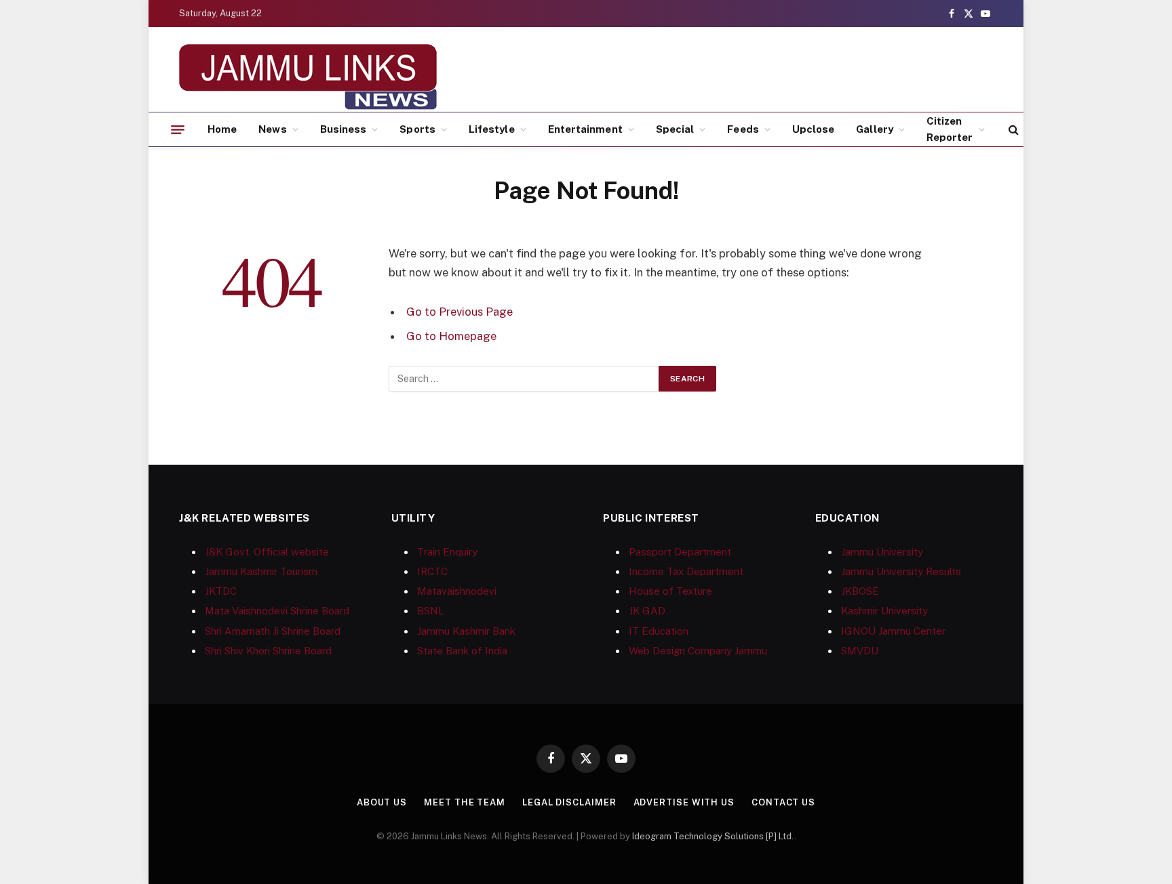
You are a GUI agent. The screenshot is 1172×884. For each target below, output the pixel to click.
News (272, 129)
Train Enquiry (447, 551)
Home (222, 129)
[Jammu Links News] (308, 76)
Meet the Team (464, 802)
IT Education (658, 631)
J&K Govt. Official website (267, 551)
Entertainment (585, 129)
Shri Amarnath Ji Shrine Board (272, 631)
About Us (382, 802)
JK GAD (647, 610)
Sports (417, 129)
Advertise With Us (684, 802)
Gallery (874, 129)
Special (675, 129)
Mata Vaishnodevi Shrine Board (277, 610)
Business (343, 129)
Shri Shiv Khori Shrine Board (268, 650)
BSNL (430, 610)
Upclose (813, 129)
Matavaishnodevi (456, 591)
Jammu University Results (901, 571)
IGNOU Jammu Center (893, 631)
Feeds (742, 129)
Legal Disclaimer (569, 802)
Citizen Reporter (949, 129)
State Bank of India (462, 650)
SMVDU (859, 650)
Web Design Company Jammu (698, 650)
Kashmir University (884, 610)
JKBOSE (860, 591)
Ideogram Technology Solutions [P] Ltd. (713, 836)
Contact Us (783, 802)
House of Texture (670, 591)
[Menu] (177, 129)
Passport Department (680, 551)
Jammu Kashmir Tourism (261, 571)
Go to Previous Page (459, 311)
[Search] (1012, 129)
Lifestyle (492, 129)
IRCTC (432, 571)
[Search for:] (524, 379)
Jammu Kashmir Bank (466, 631)
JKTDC (221, 591)
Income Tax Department (686, 571)
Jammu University (882, 551)
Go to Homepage (451, 336)
